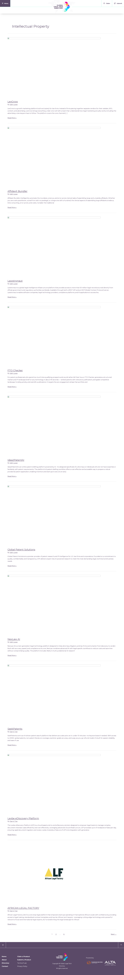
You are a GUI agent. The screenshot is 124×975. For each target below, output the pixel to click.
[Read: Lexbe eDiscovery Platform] (54, 784)
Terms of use (22, 963)
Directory (5, 963)
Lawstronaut (15, 280)
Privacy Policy (22, 966)
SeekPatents (15, 728)
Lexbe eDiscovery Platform (23, 818)
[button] (5, 3)
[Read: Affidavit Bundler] (54, 157)
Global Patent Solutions (21, 549)
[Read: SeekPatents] (54, 695)
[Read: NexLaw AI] (54, 605)
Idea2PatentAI (16, 460)
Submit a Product (24, 960)
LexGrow (13, 101)
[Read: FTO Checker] (54, 336)
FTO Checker (15, 370)
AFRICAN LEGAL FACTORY (23, 908)
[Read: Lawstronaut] (54, 247)
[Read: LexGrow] (54, 67)
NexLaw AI (14, 639)
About (4, 960)
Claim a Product (23, 956)
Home (4, 956)
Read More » (12, 118)
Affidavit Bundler (17, 191)
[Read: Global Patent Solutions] (54, 515)
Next (113, 934)
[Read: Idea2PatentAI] (54, 426)
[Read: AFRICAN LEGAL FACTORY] (54, 874)
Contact (5, 966)
